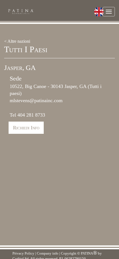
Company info (47, 253)
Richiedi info (26, 127)
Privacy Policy (23, 253)
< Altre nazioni (17, 41)
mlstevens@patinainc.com (36, 100)
